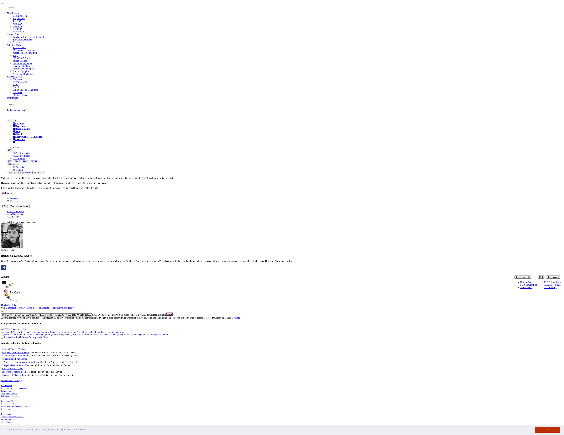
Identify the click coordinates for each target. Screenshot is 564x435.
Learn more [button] (79, 429)
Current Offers (14, 34)
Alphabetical (526, 287)
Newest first (525, 282)
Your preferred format (19, 206)
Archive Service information (12, 417)
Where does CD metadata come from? (16, 406)
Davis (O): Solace (9, 305)
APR (15, 84)
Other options (553, 277)
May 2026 (17, 26)
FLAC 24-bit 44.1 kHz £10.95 (51, 315)
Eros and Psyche (11, 332)
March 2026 (18, 31)
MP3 (10, 150)
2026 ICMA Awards (22, 58)
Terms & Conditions (9, 393)
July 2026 (17, 21)
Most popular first (528, 285)
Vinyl (15, 55)
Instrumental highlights (23, 68)
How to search (6, 385)
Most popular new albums (25, 50)
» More (236, 317)
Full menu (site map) (16, 110)
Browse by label (14, 76)
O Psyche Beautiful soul (13, 365)
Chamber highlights (22, 66)
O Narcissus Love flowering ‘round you (20, 362)
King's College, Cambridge (25, 90)
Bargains (17, 42)
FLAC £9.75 (19, 315)
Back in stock (19, 47)
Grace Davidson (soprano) (36, 332)
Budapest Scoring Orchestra (19, 307)
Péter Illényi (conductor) (63, 307)
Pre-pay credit (6, 391)
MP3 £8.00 (7, 315)
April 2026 (18, 29)
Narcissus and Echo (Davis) (14, 359)
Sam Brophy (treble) (61, 334)
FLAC (17, 161)
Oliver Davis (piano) (151, 334)
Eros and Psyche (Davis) (13, 349)
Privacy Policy (7, 419)
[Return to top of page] (11, 380)
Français (19, 167)
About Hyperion (7, 422)
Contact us (5, 409)
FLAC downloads (21, 153)
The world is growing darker (15, 372)
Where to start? (14, 45)
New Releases (13, 13)
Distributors (6, 414)
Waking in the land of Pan (14, 375)
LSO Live (17, 92)
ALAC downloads (21, 155)
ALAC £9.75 (31, 315)
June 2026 (17, 23)
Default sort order (523, 277)
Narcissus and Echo (13, 334)
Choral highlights (21, 71)
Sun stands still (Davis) (12, 368)
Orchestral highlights (22, 63)
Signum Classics (20, 95)
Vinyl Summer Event (22, 39)
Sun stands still (10, 337)
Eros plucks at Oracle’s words (15, 352)
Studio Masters (20, 60)
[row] (282, 300)
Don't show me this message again (20, 222)
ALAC (25, 161)
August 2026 (19, 18)
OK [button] (547, 430)
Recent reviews (20, 16)
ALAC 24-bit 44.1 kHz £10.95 (78, 315)
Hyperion (17, 79)
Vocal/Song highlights (23, 74)
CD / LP (34, 161)
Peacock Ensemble (42, 307)
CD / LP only (19, 158)
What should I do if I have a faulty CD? (16, 404)
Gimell (16, 87)
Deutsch (19, 170)
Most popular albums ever (25, 53)
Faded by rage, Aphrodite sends (16, 355)
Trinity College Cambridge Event (28, 37)
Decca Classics (20, 82)
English (14, 173)
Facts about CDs (7, 401)
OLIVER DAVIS (13, 329)
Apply (16, 147)
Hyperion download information (14, 388)
